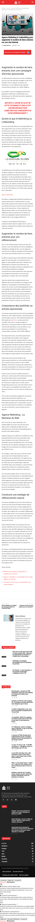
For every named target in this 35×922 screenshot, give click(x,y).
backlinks (14, 320)
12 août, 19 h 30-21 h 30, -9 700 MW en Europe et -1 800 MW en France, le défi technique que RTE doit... (22, 746)
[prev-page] (3, 679)
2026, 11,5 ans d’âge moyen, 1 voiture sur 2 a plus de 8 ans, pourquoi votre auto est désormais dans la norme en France (22, 765)
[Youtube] (16, 799)
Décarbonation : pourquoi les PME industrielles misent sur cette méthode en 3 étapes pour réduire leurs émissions (22, 693)
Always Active (16, 886)
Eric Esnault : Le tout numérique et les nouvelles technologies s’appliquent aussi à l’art (22, 671)
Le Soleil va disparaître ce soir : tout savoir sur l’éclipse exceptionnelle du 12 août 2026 (22, 710)
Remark (14, 895)
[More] (19, 596)
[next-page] (5, 679)
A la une (8, 8)
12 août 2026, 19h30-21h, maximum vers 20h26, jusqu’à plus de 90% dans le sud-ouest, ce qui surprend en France (22, 719)
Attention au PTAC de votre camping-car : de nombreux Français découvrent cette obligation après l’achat (22, 702)
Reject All (10, 880)
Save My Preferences (13, 919)
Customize (4, 880)
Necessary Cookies (6, 886)
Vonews (3, 8)
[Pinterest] (11, 596)
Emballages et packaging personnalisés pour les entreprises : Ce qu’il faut (22, 662)
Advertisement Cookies (7, 911)
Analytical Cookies (6, 904)
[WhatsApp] (15, 596)
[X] (7, 596)
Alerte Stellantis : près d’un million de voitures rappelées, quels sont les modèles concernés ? (22, 820)
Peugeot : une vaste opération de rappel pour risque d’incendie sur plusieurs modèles (21, 812)
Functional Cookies (6, 895)
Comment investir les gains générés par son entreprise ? (26, 606)
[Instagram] (7, 799)
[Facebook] (3, 596)
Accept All (18, 880)
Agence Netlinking (7, 195)
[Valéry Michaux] (9, 628)
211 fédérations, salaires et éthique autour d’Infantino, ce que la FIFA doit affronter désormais (22, 728)
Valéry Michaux (7, 45)
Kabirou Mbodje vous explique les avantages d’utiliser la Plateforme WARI (9, 607)
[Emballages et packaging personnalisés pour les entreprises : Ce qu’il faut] (6, 663)
